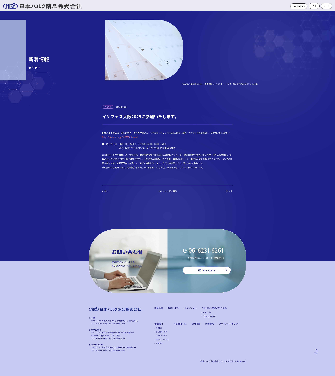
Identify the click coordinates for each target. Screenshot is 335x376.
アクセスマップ (161, 335)
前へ (106, 191)
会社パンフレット (162, 339)
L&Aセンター (190, 308)
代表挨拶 (159, 328)
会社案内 (158, 323)
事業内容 (158, 308)
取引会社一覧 (180, 323)
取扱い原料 (173, 308)
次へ (228, 191)
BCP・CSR (207, 312)
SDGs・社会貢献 (209, 316)
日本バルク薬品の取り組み (214, 308)
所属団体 (159, 343)
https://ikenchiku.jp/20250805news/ (119, 137)
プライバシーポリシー (229, 323)
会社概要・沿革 (161, 332)
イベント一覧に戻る (167, 191)
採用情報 (196, 323)
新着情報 (209, 323)
